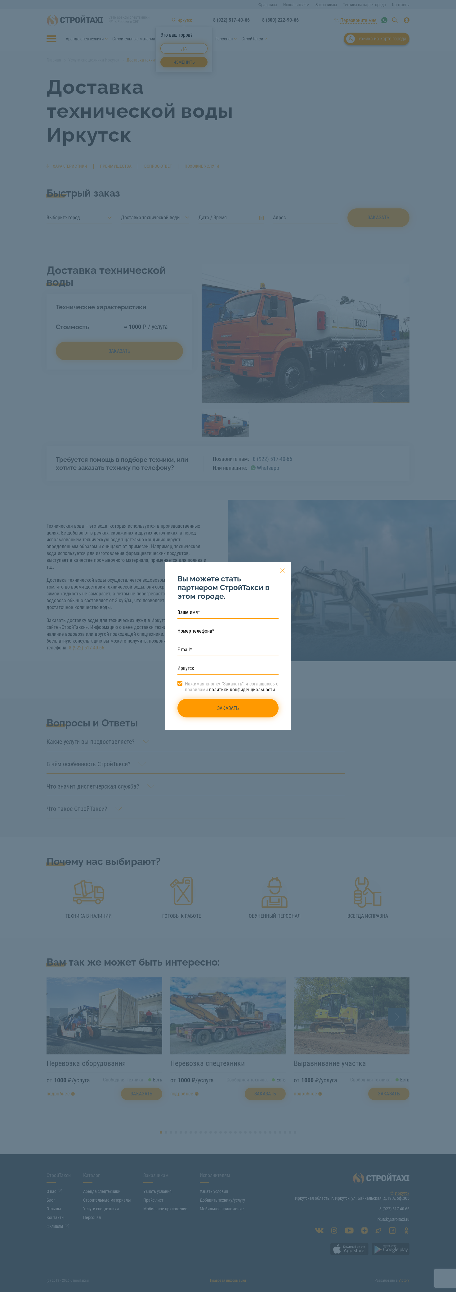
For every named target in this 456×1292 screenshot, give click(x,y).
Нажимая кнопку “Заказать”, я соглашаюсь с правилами (231, 687)
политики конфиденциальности (242, 690)
